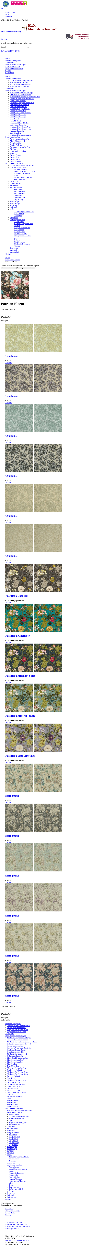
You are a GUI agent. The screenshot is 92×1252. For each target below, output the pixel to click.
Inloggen (8, 16)
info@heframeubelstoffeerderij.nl (17, 1240)
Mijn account (10, 12)
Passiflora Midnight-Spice (20, 675)
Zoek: (3, 47)
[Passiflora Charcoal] (33, 591)
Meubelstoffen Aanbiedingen (15, 65)
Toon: (3, 321)
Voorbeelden (9, 63)
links (2, 8)
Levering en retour (12, 1228)
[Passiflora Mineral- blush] (33, 711)
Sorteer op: (5, 309)
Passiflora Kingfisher (17, 635)
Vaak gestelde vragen (12, 1211)
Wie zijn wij (9, 1209)
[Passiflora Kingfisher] (33, 631)
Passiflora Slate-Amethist (20, 755)
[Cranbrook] (33, 551)
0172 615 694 (6, 51)
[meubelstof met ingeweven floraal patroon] (33, 391)
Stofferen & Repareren (13, 61)
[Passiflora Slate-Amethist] (33, 751)
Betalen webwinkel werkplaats (16, 1224)
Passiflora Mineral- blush (20, 715)
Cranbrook (11, 355)
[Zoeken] (27, 47)
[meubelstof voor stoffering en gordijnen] (33, 791)
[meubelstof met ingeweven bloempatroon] (33, 351)
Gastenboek (9, 73)
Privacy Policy (10, 1213)
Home (7, 258)
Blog (7, 14)
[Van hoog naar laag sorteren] (16, 309)
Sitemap (8, 1215)
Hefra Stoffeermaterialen (14, 69)
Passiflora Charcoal (16, 595)
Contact (8, 71)
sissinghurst (12, 795)
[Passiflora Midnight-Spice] (33, 671)
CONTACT (15, 51)
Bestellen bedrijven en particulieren (17, 1226)
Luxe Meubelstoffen (12, 67)
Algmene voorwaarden (13, 1222)
